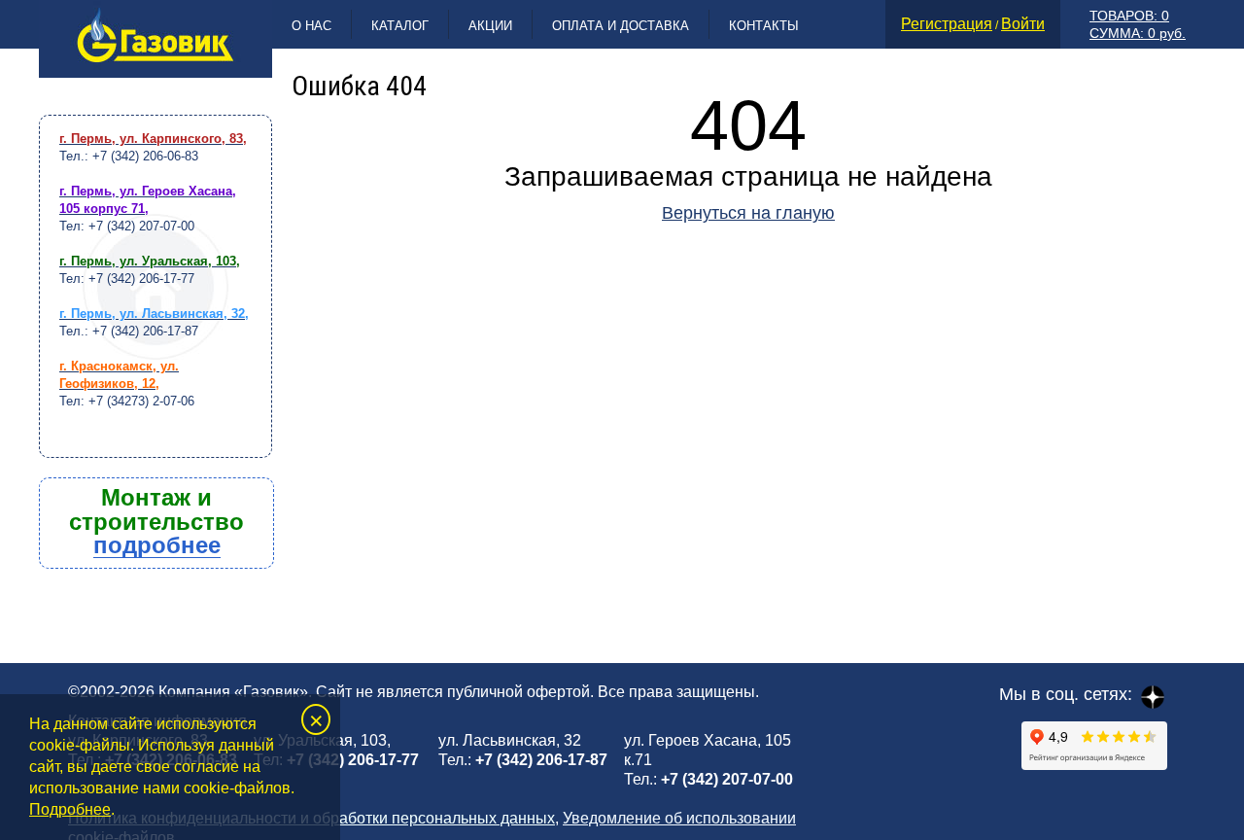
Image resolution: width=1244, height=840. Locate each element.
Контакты (764, 25)
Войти (1023, 24)
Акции (490, 25)
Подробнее (70, 809)
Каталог (400, 25)
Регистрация (946, 24)
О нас (311, 25)
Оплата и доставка (620, 25)
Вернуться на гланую (748, 213)
